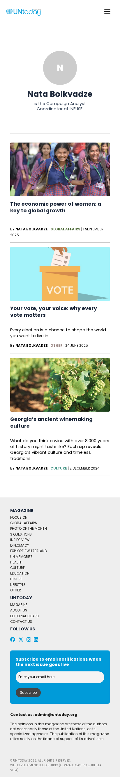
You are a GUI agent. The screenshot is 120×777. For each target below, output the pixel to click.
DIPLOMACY (19, 545)
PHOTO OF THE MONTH (28, 528)
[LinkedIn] (36, 639)
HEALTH (16, 562)
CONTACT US (21, 621)
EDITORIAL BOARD (24, 616)
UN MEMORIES (21, 556)
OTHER (15, 590)
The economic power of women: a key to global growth (55, 207)
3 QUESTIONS (21, 534)
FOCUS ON (18, 517)
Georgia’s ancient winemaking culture (51, 422)
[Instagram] (29, 639)
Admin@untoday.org (56, 714)
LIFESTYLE (17, 584)
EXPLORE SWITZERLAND (28, 551)
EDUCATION (19, 573)
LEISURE (16, 579)
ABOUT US (18, 610)
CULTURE (17, 568)
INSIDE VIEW (19, 540)
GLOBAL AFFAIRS (23, 523)
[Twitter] (21, 639)
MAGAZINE (18, 604)
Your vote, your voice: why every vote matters (53, 312)
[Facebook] (12, 639)
